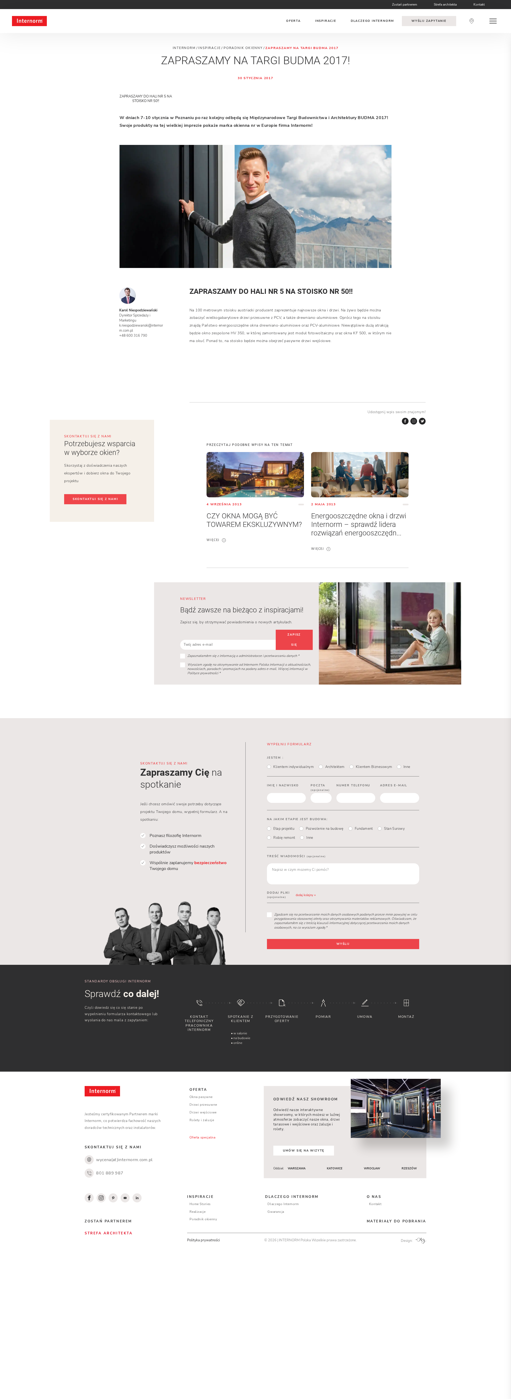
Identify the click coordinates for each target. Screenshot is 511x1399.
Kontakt (479, 4)
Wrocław (372, 1168)
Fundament (364, 829)
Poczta (320, 787)
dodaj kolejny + (306, 895)
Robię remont (284, 838)
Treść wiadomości (296, 856)
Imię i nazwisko (283, 785)
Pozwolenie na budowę (324, 829)
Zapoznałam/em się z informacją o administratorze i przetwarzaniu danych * (243, 656)
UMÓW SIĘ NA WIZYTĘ (303, 1151)
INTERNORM (184, 48)
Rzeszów (409, 1168)
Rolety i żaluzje (201, 1120)
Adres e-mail (393, 785)
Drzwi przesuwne (203, 1105)
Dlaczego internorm (372, 21)
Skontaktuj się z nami (95, 499)
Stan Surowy (394, 829)
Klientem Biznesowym (374, 767)
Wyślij (343, 944)
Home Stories (200, 1204)
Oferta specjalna (202, 1137)
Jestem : (275, 758)
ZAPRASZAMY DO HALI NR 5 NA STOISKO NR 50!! (145, 98)
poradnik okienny (243, 48)
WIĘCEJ (213, 540)
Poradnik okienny (203, 1219)
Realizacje (197, 1212)
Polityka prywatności (203, 1240)
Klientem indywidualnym (293, 767)
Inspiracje (325, 21)
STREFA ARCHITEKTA (109, 1233)
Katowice (335, 1168)
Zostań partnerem (404, 4)
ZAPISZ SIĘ (294, 640)
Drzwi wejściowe (202, 1112)
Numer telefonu (353, 785)
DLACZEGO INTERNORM (291, 1196)
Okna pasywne (201, 1097)
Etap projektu (283, 829)
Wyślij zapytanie (429, 21)
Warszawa (297, 1168)
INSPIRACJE (200, 1196)
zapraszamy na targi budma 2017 (301, 48)
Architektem (334, 767)
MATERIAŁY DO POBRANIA (396, 1221)
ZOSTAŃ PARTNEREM (108, 1221)
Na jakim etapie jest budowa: (297, 819)
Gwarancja (275, 1212)
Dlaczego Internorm (283, 1204)
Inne (406, 767)
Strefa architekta (445, 4)
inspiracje (209, 48)
